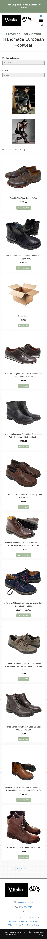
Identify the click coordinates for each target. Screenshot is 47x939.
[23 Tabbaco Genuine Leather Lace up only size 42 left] (23, 473)
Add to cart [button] (23, 326)
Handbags (12, 921)
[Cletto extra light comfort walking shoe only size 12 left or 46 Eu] (23, 352)
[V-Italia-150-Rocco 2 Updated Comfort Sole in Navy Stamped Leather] (23, 581)
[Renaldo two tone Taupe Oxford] (23, 177)
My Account (34, 921)
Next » (31, 869)
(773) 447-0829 (25, 907)
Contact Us (20, 925)
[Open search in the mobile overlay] (42, 25)
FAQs (10, 925)
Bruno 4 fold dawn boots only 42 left (23, 848)
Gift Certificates (34, 918)
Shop (8, 918)
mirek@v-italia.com (25, 902)
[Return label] (23, 294)
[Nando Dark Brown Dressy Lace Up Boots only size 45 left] (23, 705)
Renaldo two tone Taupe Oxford (23, 198)
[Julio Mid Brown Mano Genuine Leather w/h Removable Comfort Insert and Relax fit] (23, 766)
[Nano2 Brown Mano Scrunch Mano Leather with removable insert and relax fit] (23, 527)
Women (23, 918)
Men (15, 918)
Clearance (23, 921)
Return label (23, 316)
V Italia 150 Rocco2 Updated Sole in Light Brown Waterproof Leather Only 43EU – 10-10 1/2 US (23, 666)
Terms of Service (33, 925)
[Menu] (41, 21)
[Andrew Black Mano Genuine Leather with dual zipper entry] (23, 234)
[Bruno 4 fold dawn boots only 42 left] (23, 826)
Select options (23, 208)
